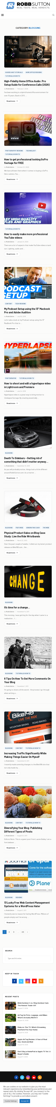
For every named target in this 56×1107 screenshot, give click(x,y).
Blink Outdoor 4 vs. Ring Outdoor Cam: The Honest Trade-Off (33, 1004)
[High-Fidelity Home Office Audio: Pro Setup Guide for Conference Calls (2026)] (28, 52)
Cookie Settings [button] (11, 1101)
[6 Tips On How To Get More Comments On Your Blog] (28, 653)
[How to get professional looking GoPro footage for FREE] (28, 130)
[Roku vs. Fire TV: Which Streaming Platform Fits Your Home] (10, 1030)
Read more (11, 101)
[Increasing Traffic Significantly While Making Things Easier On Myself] (28, 727)
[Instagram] (28, 981)
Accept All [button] (25, 1101)
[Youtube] (34, 981)
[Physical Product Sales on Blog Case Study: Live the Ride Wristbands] (28, 507)
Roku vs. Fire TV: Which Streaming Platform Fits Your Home (32, 1028)
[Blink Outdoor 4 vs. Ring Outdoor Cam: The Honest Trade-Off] (10, 1006)
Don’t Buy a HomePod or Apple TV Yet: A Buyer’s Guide (34, 1052)
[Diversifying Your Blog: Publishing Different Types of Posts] (28, 802)
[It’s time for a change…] (28, 582)
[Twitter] (21, 981)
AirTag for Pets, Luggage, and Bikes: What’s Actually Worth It (33, 1016)
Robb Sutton (10, 89)
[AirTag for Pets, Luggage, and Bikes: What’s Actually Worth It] (10, 1018)
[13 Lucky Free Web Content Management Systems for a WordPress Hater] (28, 877)
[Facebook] (14, 981)
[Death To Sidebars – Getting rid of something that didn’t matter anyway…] (28, 432)
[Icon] (7, 132)
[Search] (53, 15)
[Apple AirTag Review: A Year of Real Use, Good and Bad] (10, 1042)
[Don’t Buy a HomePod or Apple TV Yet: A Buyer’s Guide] (10, 1054)
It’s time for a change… (17, 607)
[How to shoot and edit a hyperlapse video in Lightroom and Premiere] (28, 357)
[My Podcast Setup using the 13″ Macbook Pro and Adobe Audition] (28, 283)
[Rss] (41, 981)
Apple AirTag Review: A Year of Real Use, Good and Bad (32, 1040)
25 (23, 932)
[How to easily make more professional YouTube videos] (28, 208)
